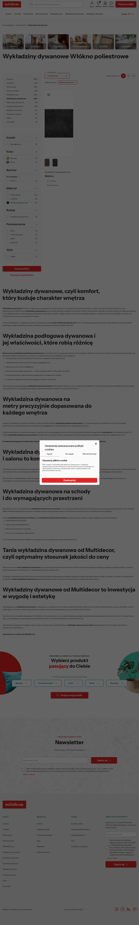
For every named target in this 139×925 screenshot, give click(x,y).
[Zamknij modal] (95, 443)
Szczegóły (69, 454)
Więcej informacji (89, 454)
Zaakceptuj (69, 480)
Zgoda (49, 454)
